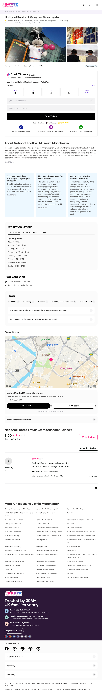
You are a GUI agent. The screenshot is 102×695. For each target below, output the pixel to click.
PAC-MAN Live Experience (14, 573)
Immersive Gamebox (12, 528)
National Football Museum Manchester (18, 509)
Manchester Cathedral (44, 520)
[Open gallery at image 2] (82, 35)
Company (11, 675)
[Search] (84, 5)
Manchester (36, 12)
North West (8, 12)
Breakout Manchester (12, 540)
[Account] (90, 5)
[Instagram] (30, 649)
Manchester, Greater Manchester (35, 21)
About (17, 66)
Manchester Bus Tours (75, 561)
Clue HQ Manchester (43, 577)
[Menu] (97, 5)
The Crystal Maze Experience (77, 569)
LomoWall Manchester (12, 565)
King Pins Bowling (73, 546)
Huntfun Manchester (43, 524)
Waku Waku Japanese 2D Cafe (15, 550)
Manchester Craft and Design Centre (49, 532)
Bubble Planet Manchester (45, 581)
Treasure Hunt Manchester (45, 569)
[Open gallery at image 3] (82, 53)
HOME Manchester (11, 577)
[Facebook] (7, 649)
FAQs (41, 66)
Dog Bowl (70, 573)
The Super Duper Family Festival (47, 550)
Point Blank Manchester (13, 532)
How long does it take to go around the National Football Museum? (38, 310)
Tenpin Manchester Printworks (46, 554)
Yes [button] (52, 476)
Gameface (71, 513)
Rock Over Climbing (12, 536)
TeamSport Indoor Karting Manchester (80, 520)
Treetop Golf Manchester (13, 524)
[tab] (14, 232)
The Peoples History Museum (46, 561)
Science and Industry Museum (46, 573)
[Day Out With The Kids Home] (10, 5)
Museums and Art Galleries (14, 23)
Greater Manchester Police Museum (48, 536)
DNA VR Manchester (74, 528)
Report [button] (56, 476)
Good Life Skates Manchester (77, 577)
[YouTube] (38, 649)
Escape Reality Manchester (45, 513)
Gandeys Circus (41, 546)
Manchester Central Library (14, 561)
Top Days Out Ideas (15, 657)
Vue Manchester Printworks (14, 520)
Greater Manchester (22, 12)
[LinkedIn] (15, 649)
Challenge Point (41, 540)
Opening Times (29, 66)
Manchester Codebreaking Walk (47, 509)
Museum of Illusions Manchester (47, 528)
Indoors (42, 23)
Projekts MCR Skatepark (13, 581)
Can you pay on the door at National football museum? (33, 319)
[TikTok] (23, 649)
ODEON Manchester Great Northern (79, 565)
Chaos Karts (9, 569)
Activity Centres (31, 23)
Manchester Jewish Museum (46, 565)
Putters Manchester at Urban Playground (19, 554)
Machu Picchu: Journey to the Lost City (81, 532)
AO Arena (70, 524)
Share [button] (62, 476)
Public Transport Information (19, 420)
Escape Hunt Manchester (76, 509)
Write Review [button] (88, 437)
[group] (18, 435)
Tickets (7, 66)
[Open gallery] (35, 44)
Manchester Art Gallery (13, 546)
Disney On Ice (72, 550)
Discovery (11, 666)
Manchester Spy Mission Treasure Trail (81, 536)
